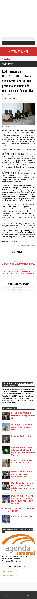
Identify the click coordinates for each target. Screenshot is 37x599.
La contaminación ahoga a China (21, 436)
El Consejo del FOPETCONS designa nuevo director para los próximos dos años (23, 415)
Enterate (7, 64)
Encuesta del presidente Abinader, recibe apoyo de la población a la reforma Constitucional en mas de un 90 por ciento (23, 451)
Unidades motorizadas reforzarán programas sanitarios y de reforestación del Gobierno (21, 474)
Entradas (8, 571)
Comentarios (9, 575)
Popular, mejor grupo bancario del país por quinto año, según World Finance (21, 427)
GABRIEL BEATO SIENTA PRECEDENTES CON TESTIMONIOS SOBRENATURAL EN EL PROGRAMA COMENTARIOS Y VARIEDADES (22, 500)
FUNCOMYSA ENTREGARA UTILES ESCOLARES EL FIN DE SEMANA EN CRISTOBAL (18, 509)
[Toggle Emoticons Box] (3, 293)
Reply (5, 94)
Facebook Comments (19, 289)
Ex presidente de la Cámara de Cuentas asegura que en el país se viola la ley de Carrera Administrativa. (18, 272)
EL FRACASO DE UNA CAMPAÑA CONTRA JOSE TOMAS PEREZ (18, 265)
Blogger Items (29, 595)
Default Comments (18, 287)
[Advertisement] (18, 18)
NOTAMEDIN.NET (18, 51)
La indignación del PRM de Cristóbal (22, 516)
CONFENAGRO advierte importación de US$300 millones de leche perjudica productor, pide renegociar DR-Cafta (22, 487)
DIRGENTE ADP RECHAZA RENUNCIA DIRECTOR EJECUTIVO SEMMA (22, 461)
